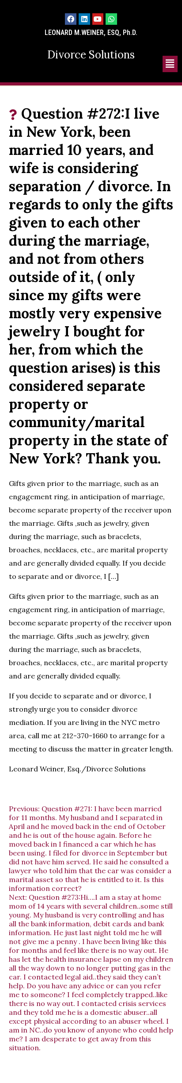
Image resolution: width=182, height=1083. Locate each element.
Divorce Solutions (91, 55)
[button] (170, 64)
